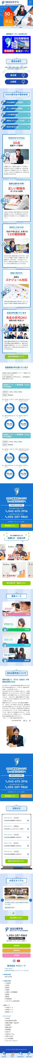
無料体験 (16, 946)
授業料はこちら (26, 526)
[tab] (12, 27)
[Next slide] (30, 900)
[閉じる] (30, 3)
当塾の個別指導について (16, 356)
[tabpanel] (16, 15)
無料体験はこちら (10, 526)
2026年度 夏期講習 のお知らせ (12, 820)
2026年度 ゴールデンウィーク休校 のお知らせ (16, 829)
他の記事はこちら (16, 918)
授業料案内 (16, 950)
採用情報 (16, 955)
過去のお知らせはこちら (16, 861)
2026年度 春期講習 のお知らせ (12, 837)
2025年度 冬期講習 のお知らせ (12, 846)
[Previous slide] (2, 900)
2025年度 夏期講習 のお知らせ (12, 854)
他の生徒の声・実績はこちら (16, 583)
